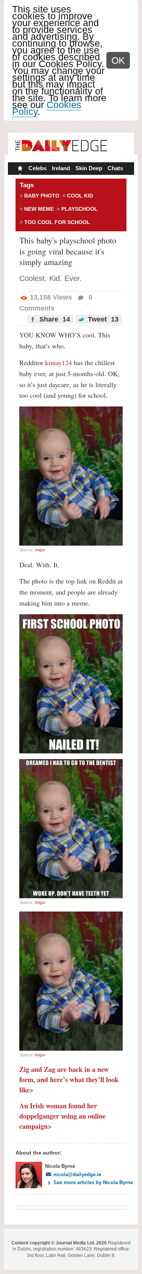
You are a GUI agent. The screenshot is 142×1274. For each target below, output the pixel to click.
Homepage (19, 169)
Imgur (40, 550)
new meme (39, 209)
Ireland (61, 168)
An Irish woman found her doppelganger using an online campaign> (62, 1116)
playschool (79, 209)
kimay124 (58, 362)
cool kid (80, 196)
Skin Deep (88, 168)
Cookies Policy (46, 108)
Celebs (37, 168)
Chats (115, 168)
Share (53, 319)
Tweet (102, 319)
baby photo (41, 196)
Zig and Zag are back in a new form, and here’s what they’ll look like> (69, 1079)
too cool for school (57, 222)
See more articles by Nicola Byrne (93, 1182)
